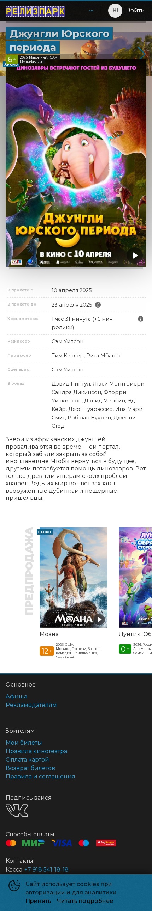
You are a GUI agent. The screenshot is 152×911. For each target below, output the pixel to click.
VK (17, 810)
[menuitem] (91, 10)
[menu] (84, 10)
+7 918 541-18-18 (46, 869)
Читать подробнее (85, 901)
